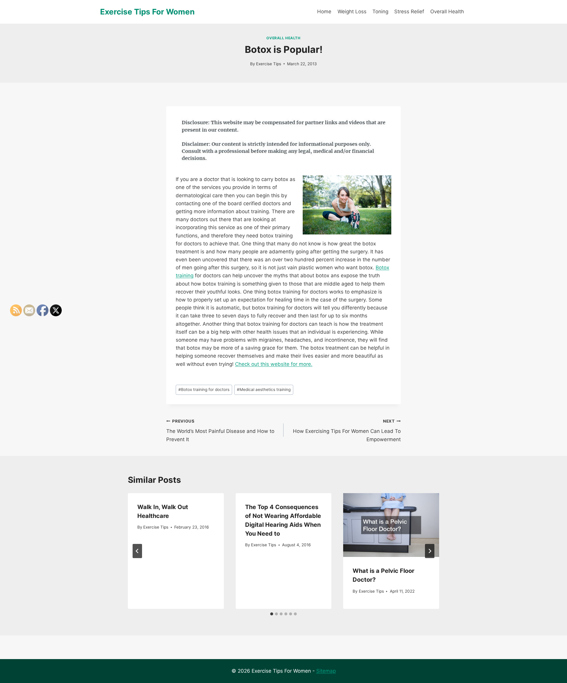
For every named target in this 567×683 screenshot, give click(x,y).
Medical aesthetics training (264, 389)
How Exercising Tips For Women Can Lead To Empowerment (347, 430)
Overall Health (447, 11)
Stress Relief (409, 11)
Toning (380, 11)
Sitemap (326, 671)
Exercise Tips (268, 63)
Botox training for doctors (203, 389)
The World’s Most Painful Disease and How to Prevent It (220, 430)
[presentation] (391, 525)
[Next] (429, 551)
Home (324, 11)
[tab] (271, 613)
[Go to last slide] (137, 551)
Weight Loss (352, 11)
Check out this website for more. (273, 364)
